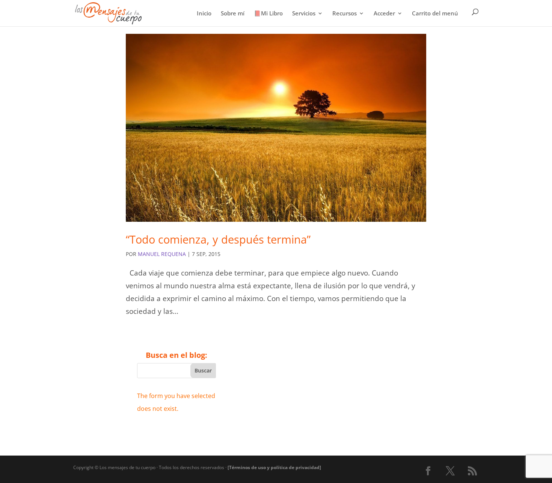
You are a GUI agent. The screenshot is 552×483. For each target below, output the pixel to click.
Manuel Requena (162, 253)
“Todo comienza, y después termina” (218, 239)
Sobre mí (232, 14)
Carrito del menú (435, 14)
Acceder (384, 14)
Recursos (344, 14)
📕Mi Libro (268, 14)
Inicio (204, 14)
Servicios (303, 14)
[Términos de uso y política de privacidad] (274, 467)
